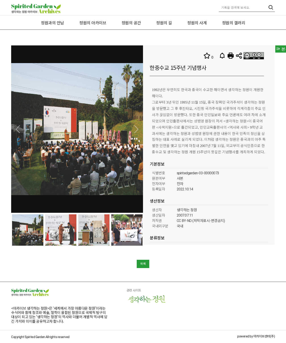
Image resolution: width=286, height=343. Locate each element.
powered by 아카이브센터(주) (256, 336)
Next (136, 129)
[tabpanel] (27, 230)
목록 (143, 263)
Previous (18, 129)
